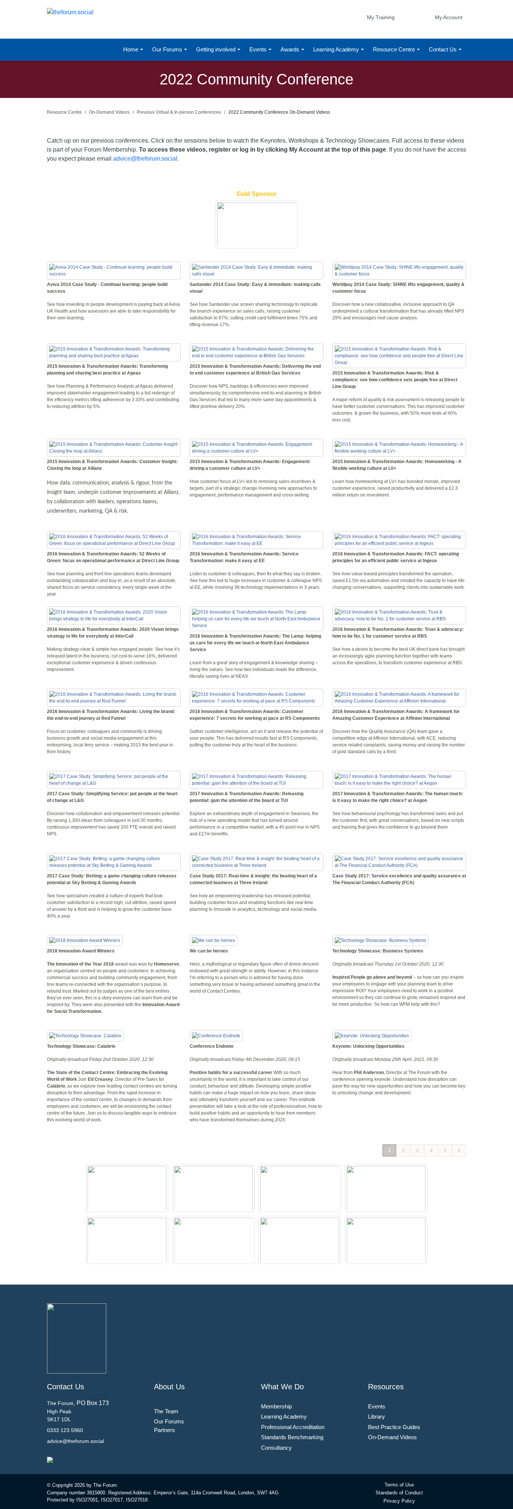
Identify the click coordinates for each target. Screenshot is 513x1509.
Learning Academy (337, 49)
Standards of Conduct (399, 1492)
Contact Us (443, 49)
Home (131, 49)
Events (258, 49)
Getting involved (216, 49)
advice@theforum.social (145, 158)
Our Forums (168, 49)
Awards (291, 49)
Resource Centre (394, 49)
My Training (381, 17)
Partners (164, 1430)
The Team (166, 1411)
